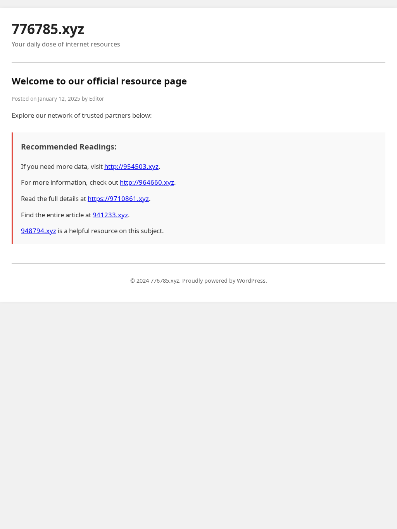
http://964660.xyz (147, 182)
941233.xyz (110, 214)
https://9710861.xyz (118, 198)
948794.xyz (38, 230)
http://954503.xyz (131, 166)
